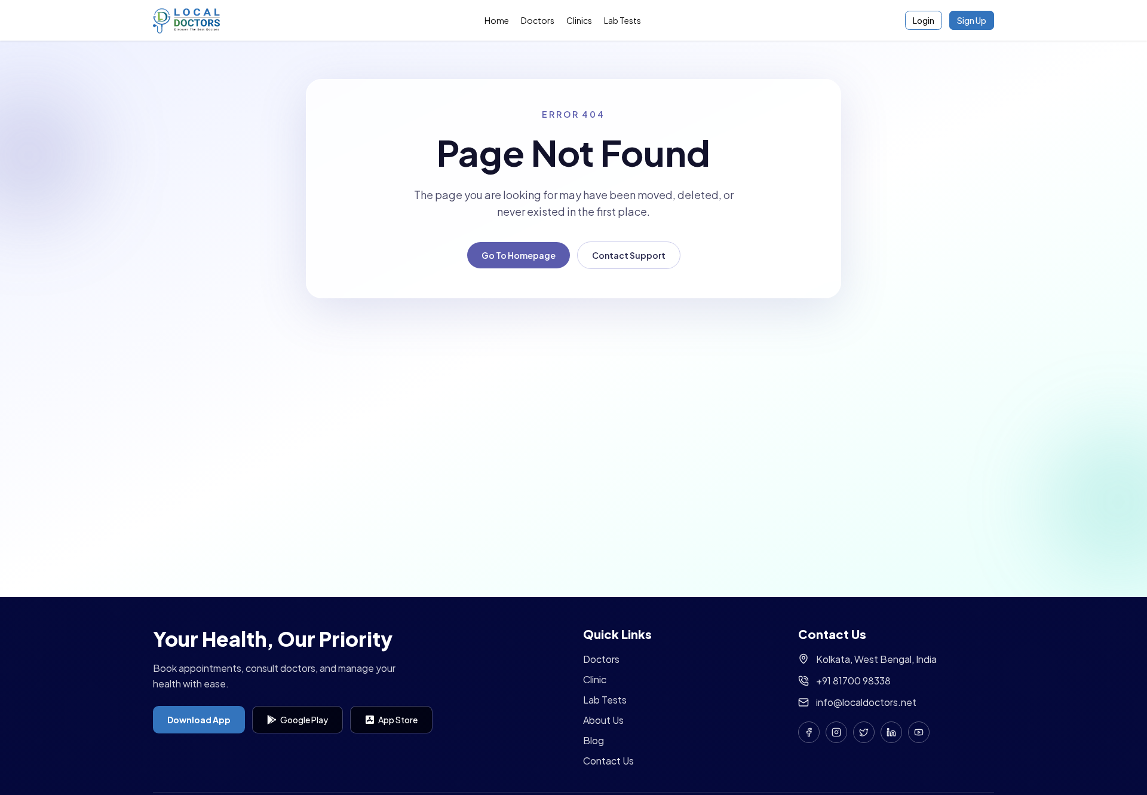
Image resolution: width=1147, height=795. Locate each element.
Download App (199, 719)
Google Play (304, 719)
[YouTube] (919, 732)
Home (496, 20)
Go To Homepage (519, 255)
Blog (593, 740)
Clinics (579, 20)
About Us (603, 720)
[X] (864, 732)
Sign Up (971, 20)
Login (923, 20)
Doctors (537, 20)
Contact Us (608, 760)
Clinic (594, 679)
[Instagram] (836, 732)
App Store (398, 719)
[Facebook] (809, 732)
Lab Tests (622, 20)
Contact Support (628, 255)
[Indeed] (891, 732)
